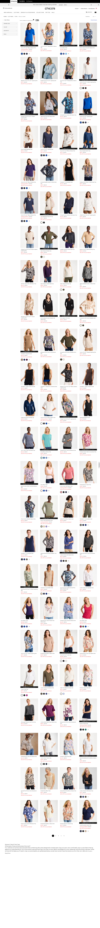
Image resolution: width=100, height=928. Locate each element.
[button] (95, 12)
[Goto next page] (64, 836)
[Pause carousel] (98, 5)
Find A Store (94, 20)
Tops (16, 16)
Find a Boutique (91, 8)
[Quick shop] (29, 54)
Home (5, 16)
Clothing (10, 16)
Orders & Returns (84, 8)
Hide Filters (7, 20)
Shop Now (54, 4)
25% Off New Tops (44, 4)
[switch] (37, 20)
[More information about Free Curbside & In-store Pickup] (33, 20)
